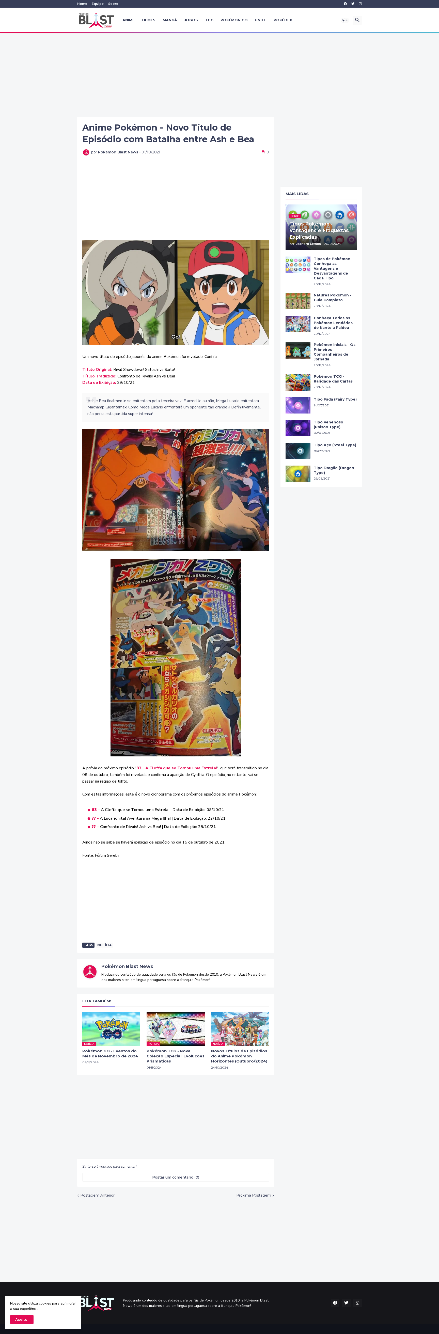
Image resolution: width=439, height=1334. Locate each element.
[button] (345, 20)
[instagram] (360, 4)
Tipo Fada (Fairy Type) (335, 399)
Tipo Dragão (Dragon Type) (334, 470)
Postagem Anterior (97, 1195)
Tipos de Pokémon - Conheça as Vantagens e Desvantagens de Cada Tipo (333, 268)
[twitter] (352, 4)
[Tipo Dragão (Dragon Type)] (298, 474)
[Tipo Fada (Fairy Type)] (298, 405)
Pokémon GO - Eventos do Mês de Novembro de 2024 (110, 1053)
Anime (128, 20)
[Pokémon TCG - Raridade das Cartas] (298, 382)
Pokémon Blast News (127, 966)
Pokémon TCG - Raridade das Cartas (333, 379)
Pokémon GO (234, 20)
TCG (209, 20)
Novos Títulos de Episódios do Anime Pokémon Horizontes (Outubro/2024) (239, 1056)
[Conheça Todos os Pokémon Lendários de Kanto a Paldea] (298, 324)
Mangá (170, 20)
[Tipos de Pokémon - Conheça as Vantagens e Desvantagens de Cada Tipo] (298, 265)
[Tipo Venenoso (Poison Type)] (298, 428)
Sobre (113, 4)
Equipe (98, 4)
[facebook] (345, 4)
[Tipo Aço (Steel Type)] (298, 451)
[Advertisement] (219, 74)
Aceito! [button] (21, 1319)
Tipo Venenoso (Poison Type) (328, 424)
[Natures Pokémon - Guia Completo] (298, 301)
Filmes (148, 20)
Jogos (191, 20)
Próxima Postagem (253, 1195)
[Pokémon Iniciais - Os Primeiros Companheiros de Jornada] (298, 350)
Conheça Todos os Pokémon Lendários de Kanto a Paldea (333, 323)
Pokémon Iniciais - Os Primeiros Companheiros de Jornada (334, 351)
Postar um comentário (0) (175, 1177)
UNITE (260, 20)
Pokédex (283, 20)
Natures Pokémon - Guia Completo (332, 297)
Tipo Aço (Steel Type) (335, 445)
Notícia (104, 945)
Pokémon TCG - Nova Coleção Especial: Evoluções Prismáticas (176, 1056)
